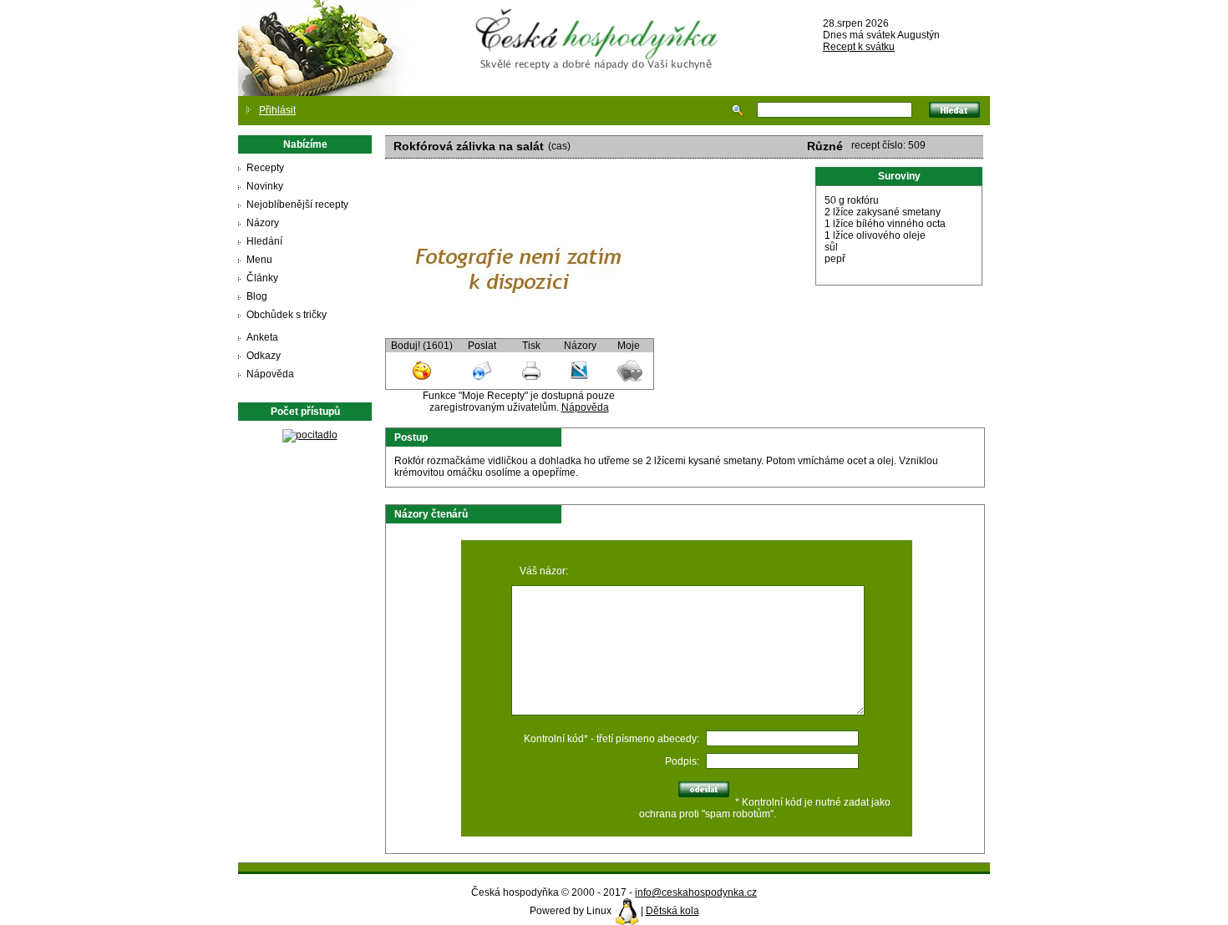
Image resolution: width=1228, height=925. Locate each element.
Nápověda (270, 374)
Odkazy (263, 355)
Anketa (262, 337)
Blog (256, 296)
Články (262, 278)
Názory (262, 223)
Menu (259, 259)
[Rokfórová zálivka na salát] (518, 332)
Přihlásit (277, 110)
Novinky (264, 186)
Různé (825, 146)
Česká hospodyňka (600, 26)
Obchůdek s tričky (286, 315)
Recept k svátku (859, 47)
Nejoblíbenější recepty (297, 204)
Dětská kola (672, 911)
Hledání (264, 241)
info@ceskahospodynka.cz (696, 892)
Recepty (265, 168)
